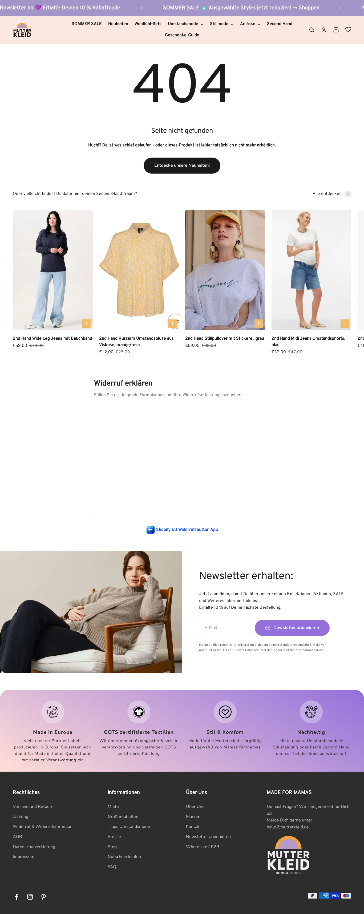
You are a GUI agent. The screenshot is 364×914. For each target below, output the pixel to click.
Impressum (23, 857)
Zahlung (20, 817)
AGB (17, 837)
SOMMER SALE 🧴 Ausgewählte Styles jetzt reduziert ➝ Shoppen (217, 8)
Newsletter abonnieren (208, 837)
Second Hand (279, 24)
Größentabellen (123, 817)
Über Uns (195, 806)
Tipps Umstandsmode (129, 826)
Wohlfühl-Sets (148, 24)
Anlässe (247, 24)
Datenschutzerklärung (34, 847)
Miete (113, 806)
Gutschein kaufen (124, 857)
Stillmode (219, 24)
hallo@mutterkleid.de (288, 827)
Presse (114, 837)
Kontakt (193, 826)
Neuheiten (118, 24)
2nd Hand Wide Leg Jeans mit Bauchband (52, 338)
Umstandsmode (183, 24)
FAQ (112, 867)
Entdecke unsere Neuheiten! (182, 165)
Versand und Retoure (33, 806)
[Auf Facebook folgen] (16, 896)
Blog (112, 847)
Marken (193, 817)
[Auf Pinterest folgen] (43, 896)
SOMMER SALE (87, 24)
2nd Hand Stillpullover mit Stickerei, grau (224, 338)
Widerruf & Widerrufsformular (42, 826)
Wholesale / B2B (202, 847)
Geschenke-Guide (182, 35)
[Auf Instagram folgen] (30, 896)
